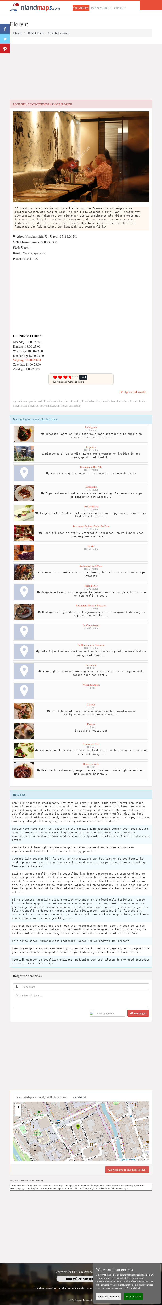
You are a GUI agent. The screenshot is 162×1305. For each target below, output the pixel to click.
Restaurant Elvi (91, 744)
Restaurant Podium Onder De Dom (91, 526)
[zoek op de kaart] (35, 7)
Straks (91, 546)
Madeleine (91, 486)
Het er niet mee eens (108, 1296)
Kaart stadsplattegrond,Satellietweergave (41, 1097)
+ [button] (18, 1106)
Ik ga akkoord (133, 1296)
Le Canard (91, 665)
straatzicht (79, 1097)
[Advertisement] (81, 72)
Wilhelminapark (91, 684)
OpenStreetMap (128, 1159)
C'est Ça (91, 704)
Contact (120, 8)
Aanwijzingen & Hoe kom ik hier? (127, 1169)
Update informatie (134, 392)
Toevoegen (81, 8)
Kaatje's (91, 724)
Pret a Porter (91, 585)
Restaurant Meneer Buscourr (91, 605)
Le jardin (91, 447)
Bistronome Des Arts (91, 467)
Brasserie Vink (91, 764)
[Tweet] (5, 39)
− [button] (18, 1112)
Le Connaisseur (91, 625)
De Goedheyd (91, 506)
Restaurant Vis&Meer (91, 566)
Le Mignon (91, 427)
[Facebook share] (5, 29)
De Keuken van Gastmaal (91, 645)
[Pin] (5, 48)
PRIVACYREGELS (101, 8)
